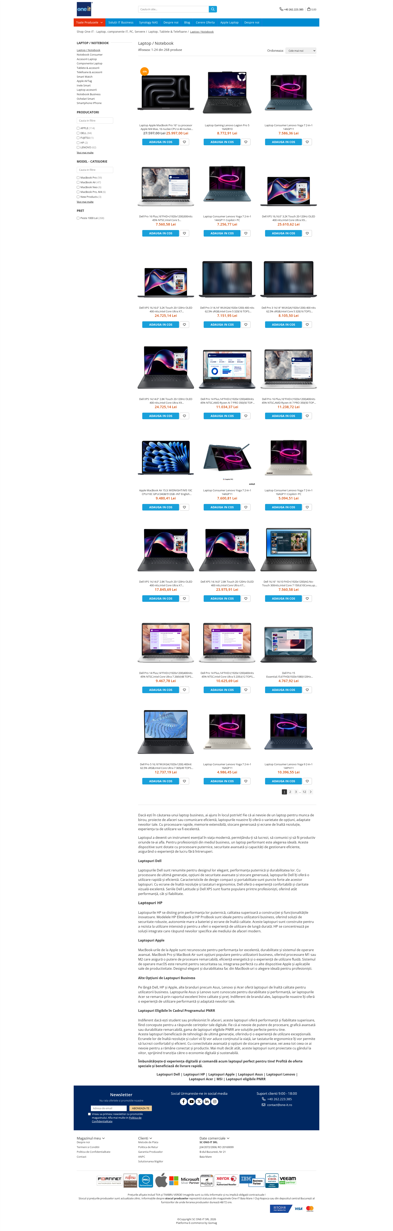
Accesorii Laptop (87, 59)
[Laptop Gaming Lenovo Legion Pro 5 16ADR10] (227, 92)
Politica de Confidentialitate (93, 1152)
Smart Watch (85, 76)
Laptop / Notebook (88, 50)
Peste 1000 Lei (89, 218)
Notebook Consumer (90, 54)
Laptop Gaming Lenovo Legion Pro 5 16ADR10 (227, 127)
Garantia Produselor (150, 1152)
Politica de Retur (148, 1147)
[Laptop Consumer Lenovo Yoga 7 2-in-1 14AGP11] (288, 92)
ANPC (141, 1156)
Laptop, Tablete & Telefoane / (169, 32)
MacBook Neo (89, 187)
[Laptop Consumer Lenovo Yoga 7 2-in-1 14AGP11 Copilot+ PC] (227, 184)
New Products (89, 197)
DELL (83, 133)
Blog (187, 22)
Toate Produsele (87, 22)
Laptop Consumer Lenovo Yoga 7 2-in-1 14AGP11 (289, 127)
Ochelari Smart (86, 99)
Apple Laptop (229, 22)
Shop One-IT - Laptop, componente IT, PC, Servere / (112, 32)
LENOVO (85, 147)
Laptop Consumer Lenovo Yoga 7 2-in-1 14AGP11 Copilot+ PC (227, 218)
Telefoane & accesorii (89, 72)
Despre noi (171, 22)
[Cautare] (213, 9)
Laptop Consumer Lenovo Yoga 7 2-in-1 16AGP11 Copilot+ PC (289, 492)
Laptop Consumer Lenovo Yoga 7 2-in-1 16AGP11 (227, 766)
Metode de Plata (148, 1142)
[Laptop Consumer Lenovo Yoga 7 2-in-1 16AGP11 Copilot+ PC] (288, 457)
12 (304, 792)
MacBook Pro (88, 177)
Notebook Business (89, 94)
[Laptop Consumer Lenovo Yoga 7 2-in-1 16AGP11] (227, 731)
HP (82, 142)
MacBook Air (88, 182)
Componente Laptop (89, 63)
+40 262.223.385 (279, 1099)
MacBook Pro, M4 (91, 192)
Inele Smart (84, 85)
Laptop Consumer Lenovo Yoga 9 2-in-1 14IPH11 (289, 766)
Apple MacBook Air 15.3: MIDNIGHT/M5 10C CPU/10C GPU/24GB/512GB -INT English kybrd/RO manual (165, 492)
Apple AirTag (84, 81)
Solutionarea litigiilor (150, 1161)
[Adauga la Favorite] (184, 142)
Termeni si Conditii (88, 1147)
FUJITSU (85, 138)
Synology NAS (148, 22)
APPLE (84, 128)
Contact (81, 1156)
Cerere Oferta (205, 22)
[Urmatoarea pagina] (310, 791)
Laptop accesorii (87, 90)
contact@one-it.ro (279, 1105)
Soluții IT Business (120, 22)
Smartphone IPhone (89, 103)
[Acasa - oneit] (97, 9)
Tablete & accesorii (88, 68)
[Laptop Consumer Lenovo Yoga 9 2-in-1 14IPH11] (288, 731)
